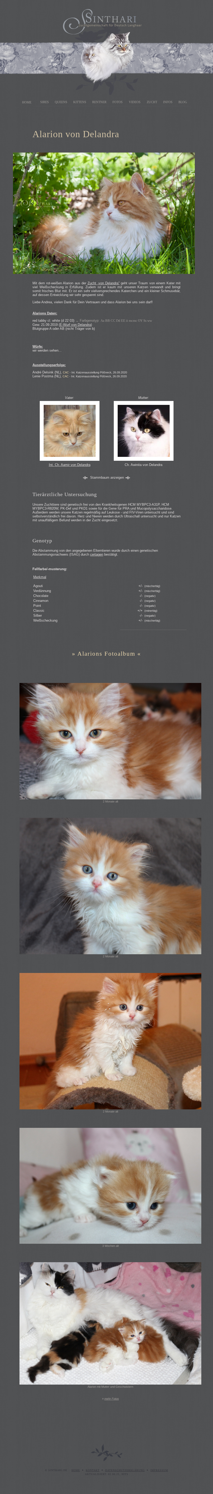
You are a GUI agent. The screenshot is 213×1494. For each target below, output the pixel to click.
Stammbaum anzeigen (107, 477)
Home (26, 102)
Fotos (117, 102)
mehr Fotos (111, 1398)
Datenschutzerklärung (125, 1470)
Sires (44, 102)
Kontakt (92, 1470)
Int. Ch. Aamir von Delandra (69, 465)
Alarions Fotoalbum (106, 653)
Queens (61, 102)
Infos (167, 102)
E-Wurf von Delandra (75, 325)
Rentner (99, 102)
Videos (135, 102)
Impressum (159, 1470)
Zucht (152, 102)
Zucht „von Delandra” (103, 283)
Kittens (79, 102)
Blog (182, 102)
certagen (96, 554)
